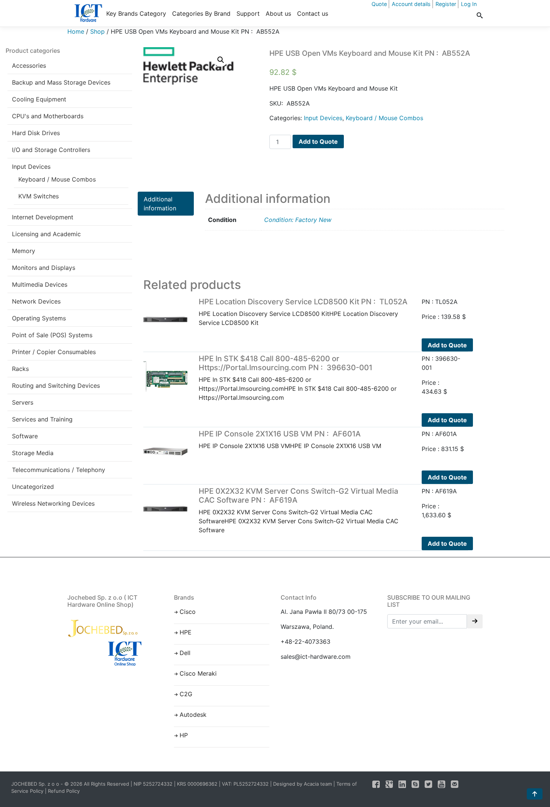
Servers (22, 402)
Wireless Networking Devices (53, 503)
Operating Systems (39, 318)
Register (446, 4)
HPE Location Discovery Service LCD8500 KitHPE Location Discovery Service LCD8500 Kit (303, 311)
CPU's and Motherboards (47, 116)
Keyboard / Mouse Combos (57, 179)
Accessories (29, 65)
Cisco (188, 611)
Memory (23, 251)
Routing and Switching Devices (56, 385)
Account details (411, 4)
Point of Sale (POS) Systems (52, 335)
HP (184, 735)
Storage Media (33, 453)
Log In (469, 4)
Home (75, 31)
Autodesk (193, 714)
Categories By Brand (201, 13)
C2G (186, 694)
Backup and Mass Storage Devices (61, 82)
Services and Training (42, 419)
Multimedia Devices (39, 284)
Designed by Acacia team (302, 784)
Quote (379, 4)
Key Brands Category (136, 13)
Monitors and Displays (43, 267)
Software (25, 436)
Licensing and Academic (46, 234)
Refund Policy (64, 791)
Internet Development (42, 217)
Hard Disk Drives (36, 133)
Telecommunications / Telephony (58, 469)
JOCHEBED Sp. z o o (36, 784)
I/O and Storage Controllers (51, 149)
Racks (20, 368)
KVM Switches (38, 196)
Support (248, 13)
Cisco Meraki (198, 673)
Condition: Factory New (297, 219)
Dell (185, 653)
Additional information (160, 203)
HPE (186, 632)
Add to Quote (318, 141)
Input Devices (31, 166)
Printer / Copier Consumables (54, 352)
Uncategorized (33, 486)
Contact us (312, 13)
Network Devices (36, 301)
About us (278, 13)
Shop (97, 31)
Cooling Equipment (39, 99)
